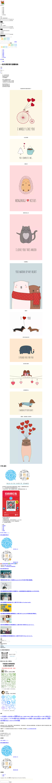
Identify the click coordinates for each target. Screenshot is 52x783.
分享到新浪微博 (5, 563)
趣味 (3, 12)
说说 (3, 13)
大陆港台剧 (35, 716)
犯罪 (1, 720)
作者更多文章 (6, 568)
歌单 (32, 718)
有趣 (30, 718)
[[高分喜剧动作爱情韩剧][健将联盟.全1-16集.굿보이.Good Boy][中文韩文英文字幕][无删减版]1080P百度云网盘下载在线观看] (5, 611)
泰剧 (41, 718)
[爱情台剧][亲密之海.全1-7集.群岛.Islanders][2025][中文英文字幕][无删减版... (16, 580)
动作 (19, 716)
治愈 (3, 528)
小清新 (43, 716)
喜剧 (32, 716)
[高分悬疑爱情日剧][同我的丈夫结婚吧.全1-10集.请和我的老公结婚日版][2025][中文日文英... (20, 591)
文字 (3, 8)
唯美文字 (29, 716)
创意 (13, 716)
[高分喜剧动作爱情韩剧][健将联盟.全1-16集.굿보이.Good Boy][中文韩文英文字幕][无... (18, 613)
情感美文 (18, 718)
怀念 (10, 718)
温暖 (43, 718)
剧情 (16, 716)
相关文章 (2, 568)
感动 (24, 718)
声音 (3, 9)
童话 (8, 720)
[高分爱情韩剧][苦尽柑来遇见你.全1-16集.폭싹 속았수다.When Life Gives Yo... (16, 635)
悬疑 (15, 718)
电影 (4, 720)
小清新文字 (47, 716)
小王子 (8, 718)
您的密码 (11, 20)
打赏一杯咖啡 (9, 547)
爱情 (3, 529)
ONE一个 (4, 774)
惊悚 (21, 718)
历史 (22, 716)
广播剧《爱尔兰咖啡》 (8, 565)
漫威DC (45, 718)
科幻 (7, 720)
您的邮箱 (11, 26)
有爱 (28, 718)
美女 (13, 720)
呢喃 (3, 775)
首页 (3, 7)
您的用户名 (12, 19)
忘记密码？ (2, 23)
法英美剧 (38, 718)
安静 (41, 716)
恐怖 (13, 718)
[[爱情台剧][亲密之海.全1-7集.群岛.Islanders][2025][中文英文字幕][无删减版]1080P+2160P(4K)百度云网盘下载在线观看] (5, 577)
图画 (3, 11)
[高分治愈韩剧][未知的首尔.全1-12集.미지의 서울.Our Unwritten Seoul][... (15, 602)
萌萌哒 (3, 530)
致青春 (15, 720)
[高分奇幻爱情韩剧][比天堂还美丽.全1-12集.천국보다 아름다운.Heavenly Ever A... (17, 624)
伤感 (9, 716)
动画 (21, 716)
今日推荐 (4, 716)
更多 (17, 563)
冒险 (11, 716)
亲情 (1, 716)
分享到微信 (12, 563)
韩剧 (18, 720)
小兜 (1, 68)
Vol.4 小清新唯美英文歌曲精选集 (9, 566)
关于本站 (4, 14)
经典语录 (11, 720)
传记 (7, 716)
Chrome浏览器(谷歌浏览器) (31, 728)
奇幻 (39, 716)
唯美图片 (4, 525)
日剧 (26, 718)
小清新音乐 (5, 718)
